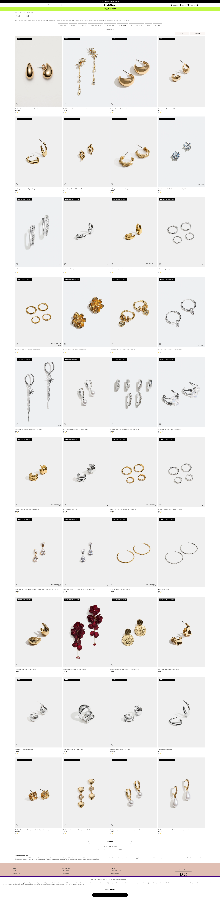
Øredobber (30, 12)
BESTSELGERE (38, 5)
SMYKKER (29, 5)
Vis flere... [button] (110, 841)
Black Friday (65, 870)
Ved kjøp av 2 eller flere (110, 9)
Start (16, 12)
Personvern (16, 873)
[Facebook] (181, 875)
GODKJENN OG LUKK (110, 895)
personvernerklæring (52, 884)
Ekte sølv (158, 25)
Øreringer (62, 25)
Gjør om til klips (136, 25)
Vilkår (14, 870)
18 (116, 849)
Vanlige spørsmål (116, 870)
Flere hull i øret (95, 25)
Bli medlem (183, 869)
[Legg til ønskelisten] (17, 104)
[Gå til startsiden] (110, 5)
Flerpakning (110, 25)
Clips (148, 25)
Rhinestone (122, 25)
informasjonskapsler (78, 884)
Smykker (22, 12)
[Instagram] (186, 875)
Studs (73, 25)
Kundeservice (115, 873)
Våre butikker (66, 873)
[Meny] (16, 5)
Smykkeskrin (110, 29)
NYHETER (22, 5)
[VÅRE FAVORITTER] (198, 33)
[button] (184, 5)
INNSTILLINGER (110, 889)
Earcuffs (82, 25)
